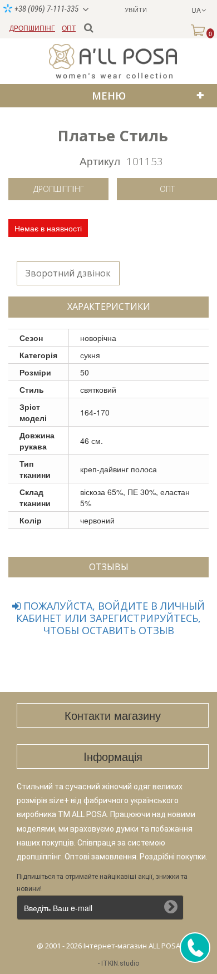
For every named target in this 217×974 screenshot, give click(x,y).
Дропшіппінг (58, 189)
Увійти (136, 9)
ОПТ (69, 27)
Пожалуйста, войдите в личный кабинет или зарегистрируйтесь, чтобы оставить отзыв (110, 618)
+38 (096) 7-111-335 (45, 9)
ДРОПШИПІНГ (32, 27)
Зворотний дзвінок (68, 273)
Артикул (100, 160)
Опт (167, 189)
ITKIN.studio (120, 963)
